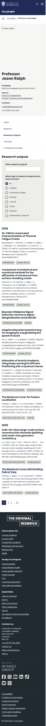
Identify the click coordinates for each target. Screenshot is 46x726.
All (10, 183)
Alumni (5, 610)
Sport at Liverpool (9, 603)
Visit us (5, 653)
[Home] (18, 4)
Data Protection (9, 704)
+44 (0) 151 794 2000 (11, 643)
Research (8, 128)
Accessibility (7, 694)
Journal (12, 201)
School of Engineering (11, 95)
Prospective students (11, 542)
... (13, 502)
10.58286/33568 (8, 305)
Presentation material (19, 215)
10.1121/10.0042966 (9, 354)
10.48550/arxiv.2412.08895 (12, 323)
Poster (12, 206)
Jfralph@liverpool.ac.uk (12, 106)
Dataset (13, 197)
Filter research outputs (16, 164)
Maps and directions (11, 650)
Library (5, 600)
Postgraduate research (12, 571)
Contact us (7, 646)
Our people (8, 11)
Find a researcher (9, 607)
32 (17, 502)
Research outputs (12, 135)
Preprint (13, 211)
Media (4, 553)
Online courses (8, 575)
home (3, 18)
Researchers (7, 549)
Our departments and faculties (15, 614)
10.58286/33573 (8, 263)
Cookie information (10, 701)
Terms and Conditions (11, 712)
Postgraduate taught (11, 567)
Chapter (13, 188)
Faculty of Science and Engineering (17, 98)
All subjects (7, 618)
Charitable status (9, 715)
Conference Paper (17, 192)
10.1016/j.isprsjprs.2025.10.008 (14, 462)
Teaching (8, 141)
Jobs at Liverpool (9, 596)
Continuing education (11, 582)
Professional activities (13, 148)
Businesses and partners (12, 546)
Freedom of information (12, 697)
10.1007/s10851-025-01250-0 (13, 493)
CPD (4, 578)
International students (11, 585)
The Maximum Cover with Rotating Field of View (22, 471)
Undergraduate (8, 564)
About (6, 122)
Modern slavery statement (13, 708)
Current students (9, 535)
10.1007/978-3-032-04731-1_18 (13, 418)
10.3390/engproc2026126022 (13, 390)
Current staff (7, 539)
